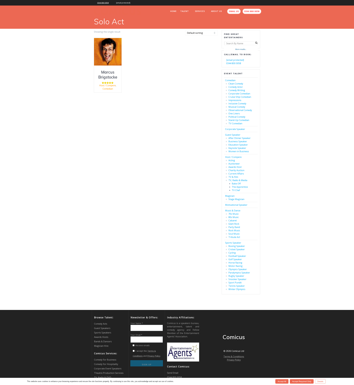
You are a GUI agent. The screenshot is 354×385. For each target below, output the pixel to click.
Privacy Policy (153, 355)
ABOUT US (216, 11)
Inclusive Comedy (237, 103)
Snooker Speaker (237, 279)
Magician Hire (101, 345)
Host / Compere (107, 85)
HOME (173, 11)
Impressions (234, 100)
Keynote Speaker (237, 148)
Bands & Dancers (103, 341)
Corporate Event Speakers (107, 368)
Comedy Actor (235, 86)
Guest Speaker (232, 134)
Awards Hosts (101, 337)
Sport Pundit (235, 282)
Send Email (172, 372)
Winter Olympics (236, 289)
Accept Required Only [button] (301, 381)
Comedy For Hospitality (106, 364)
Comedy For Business (105, 359)
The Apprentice (240, 186)
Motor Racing (235, 265)
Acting (231, 160)
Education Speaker (238, 144)
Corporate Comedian (239, 93)
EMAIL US (234, 11)
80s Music (233, 217)
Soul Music (234, 233)
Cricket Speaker (236, 249)
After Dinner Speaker (239, 138)
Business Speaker (237, 141)
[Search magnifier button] (256, 42)
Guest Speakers (102, 328)
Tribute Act (234, 237)
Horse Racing (235, 262)
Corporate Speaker (235, 129)
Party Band (234, 227)
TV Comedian (235, 123)
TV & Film (233, 176)
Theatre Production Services (108, 372)
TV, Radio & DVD (102, 377)
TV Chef (236, 190)
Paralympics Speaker (239, 272)
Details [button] (320, 381)
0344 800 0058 (103, 3)
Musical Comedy (236, 106)
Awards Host (235, 167)
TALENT (184, 11)
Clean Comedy (235, 83)
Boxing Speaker (236, 246)
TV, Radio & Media (237, 180)
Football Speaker (237, 256)
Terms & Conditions (233, 356)
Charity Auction (236, 170)
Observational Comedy (240, 110)
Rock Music (234, 230)
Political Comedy (236, 116)
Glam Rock (233, 223)
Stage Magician (236, 199)
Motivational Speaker (236, 204)
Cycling (232, 252)
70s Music (233, 213)
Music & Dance (232, 210)
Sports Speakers (102, 332)
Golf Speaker (235, 259)
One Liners (234, 113)
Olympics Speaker (237, 269)
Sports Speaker (233, 242)
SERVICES (200, 11)
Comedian (108, 88)
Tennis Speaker (236, 285)
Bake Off (236, 183)
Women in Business (238, 151)
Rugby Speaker (236, 275)
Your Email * (136, 334)
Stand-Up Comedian (238, 120)
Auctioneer (234, 163)
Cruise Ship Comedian (239, 96)
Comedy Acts (100, 323)
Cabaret (232, 220)
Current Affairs (236, 173)
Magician (230, 195)
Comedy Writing (236, 90)
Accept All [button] (282, 381)
